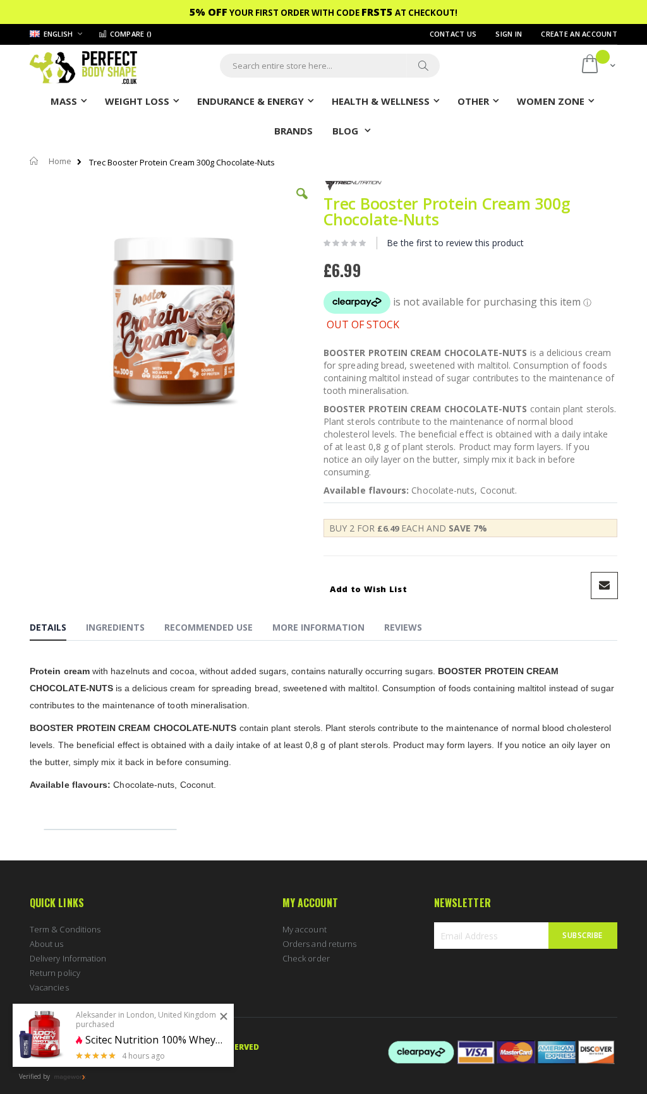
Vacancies (49, 987)
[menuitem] (293, 130)
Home (60, 161)
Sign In (508, 34)
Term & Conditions (65, 929)
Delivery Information (68, 958)
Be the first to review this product (455, 243)
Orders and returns (319, 943)
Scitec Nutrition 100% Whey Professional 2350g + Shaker (154, 1040)
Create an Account (579, 34)
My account (304, 929)
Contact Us (453, 34)
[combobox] (329, 65)
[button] (302, 203)
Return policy (55, 972)
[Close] (224, 1017)
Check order (306, 958)
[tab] (57, 629)
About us (47, 943)
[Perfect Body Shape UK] (83, 66)
